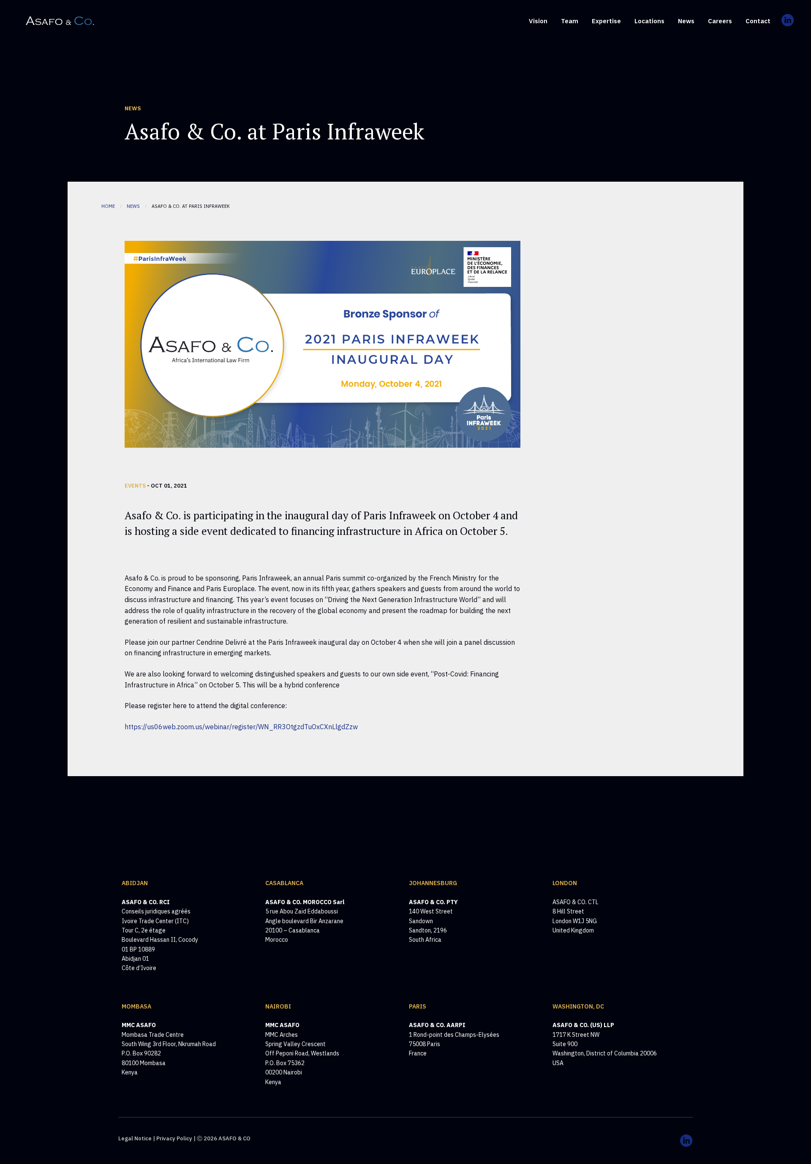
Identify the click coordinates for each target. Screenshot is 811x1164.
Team (569, 21)
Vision (538, 21)
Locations (649, 21)
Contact (758, 21)
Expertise (606, 21)
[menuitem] (538, 20)
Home (108, 206)
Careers (720, 21)
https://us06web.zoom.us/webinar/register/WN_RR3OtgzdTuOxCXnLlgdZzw (241, 726)
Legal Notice (135, 1138)
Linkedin (788, 27)
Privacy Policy (174, 1138)
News (686, 21)
